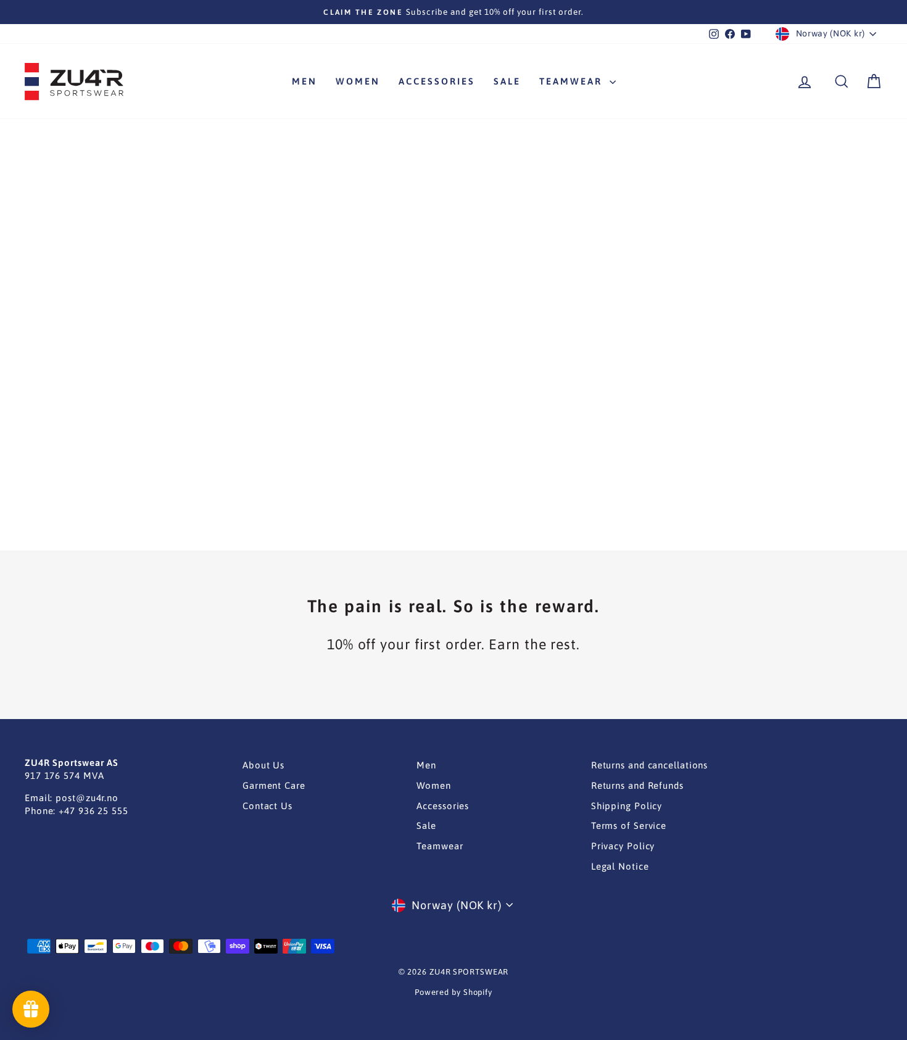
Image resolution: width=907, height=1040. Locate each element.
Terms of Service (628, 825)
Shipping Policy (627, 806)
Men (304, 81)
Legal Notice (620, 866)
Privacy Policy (623, 846)
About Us (263, 765)
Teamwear (573, 81)
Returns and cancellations (649, 765)
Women (358, 81)
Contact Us (267, 806)
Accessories (437, 81)
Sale (507, 81)
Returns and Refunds (637, 785)
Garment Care (273, 785)
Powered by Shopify (453, 992)
